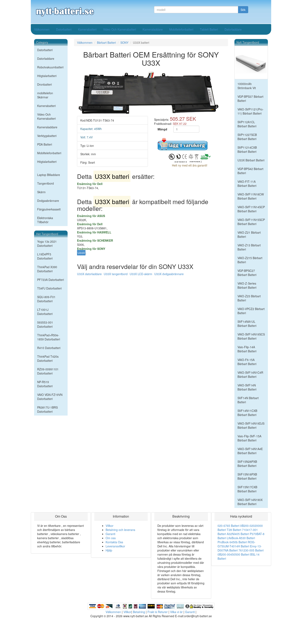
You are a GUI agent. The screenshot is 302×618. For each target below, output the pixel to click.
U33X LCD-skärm (141, 274)
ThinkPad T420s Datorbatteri (48, 358)
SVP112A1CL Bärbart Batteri (246, 124)
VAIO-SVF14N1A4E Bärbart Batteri (250, 451)
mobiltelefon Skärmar (45, 95)
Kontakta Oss (114, 542)
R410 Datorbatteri (48, 348)
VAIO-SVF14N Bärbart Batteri (246, 387)
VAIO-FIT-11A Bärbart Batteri (246, 183)
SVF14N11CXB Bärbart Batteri (247, 413)
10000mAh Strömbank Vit (246, 86)
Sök (243, 10)
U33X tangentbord (116, 274)
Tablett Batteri (209, 29)
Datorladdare (233, 29)
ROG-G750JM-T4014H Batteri (236, 544)
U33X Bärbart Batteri (250, 160)
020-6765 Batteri (228, 526)
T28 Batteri (234, 530)
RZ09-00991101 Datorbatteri (48, 371)
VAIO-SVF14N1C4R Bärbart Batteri (250, 374)
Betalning (139, 612)
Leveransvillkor (115, 546)
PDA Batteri (44, 144)
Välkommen (42, 29)
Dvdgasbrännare (48, 201)
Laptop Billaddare (48, 175)
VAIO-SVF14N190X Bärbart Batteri (250, 502)
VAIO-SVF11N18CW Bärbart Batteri (250, 196)
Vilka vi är (176, 612)
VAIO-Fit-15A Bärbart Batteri (246, 362)
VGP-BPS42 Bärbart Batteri (250, 171)
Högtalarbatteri (46, 76)
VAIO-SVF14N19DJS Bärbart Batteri (250, 425)
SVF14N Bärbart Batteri (248, 400)
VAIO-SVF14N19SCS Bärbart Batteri (251, 336)
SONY (124, 42)
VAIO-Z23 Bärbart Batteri (249, 298)
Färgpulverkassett (49, 209)
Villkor (109, 526)
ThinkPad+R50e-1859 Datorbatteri (48, 337)
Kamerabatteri (87, 29)
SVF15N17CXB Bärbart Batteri (247, 489)
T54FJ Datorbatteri (49, 288)
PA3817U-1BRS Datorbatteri (47, 409)
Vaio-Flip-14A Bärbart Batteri (246, 349)
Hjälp (109, 550)
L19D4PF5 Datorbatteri (45, 256)
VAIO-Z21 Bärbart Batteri (249, 234)
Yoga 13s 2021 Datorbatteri (47, 243)
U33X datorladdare (89, 274)
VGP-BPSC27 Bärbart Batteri (246, 273)
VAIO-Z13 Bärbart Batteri (249, 247)
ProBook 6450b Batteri (232, 542)
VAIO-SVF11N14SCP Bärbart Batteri (251, 209)
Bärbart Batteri (106, 42)
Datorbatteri (63, 29)
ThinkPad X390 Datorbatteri (47, 269)
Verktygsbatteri (46, 136)
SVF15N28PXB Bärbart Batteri (247, 463)
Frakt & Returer (158, 612)
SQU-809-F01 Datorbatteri (46, 299)
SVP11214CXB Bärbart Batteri (247, 149)
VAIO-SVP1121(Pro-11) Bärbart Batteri (250, 111)
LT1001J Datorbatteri (45, 312)
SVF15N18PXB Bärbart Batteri (247, 476)
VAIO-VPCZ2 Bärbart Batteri (251, 311)
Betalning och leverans (120, 530)
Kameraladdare (153, 29)
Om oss (111, 538)
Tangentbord (45, 183)
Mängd (162, 129)
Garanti (110, 534)
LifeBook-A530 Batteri (241, 538)
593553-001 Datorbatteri (45, 324)
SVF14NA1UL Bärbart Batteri (246, 323)
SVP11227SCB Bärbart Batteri (247, 137)
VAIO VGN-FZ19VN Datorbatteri (49, 397)
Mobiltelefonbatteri (181, 29)
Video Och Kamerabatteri (119, 29)
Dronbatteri (44, 84)
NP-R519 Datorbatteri (45, 384)
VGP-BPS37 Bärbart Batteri (250, 98)
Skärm (41, 192)
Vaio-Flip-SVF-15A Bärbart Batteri (249, 438)
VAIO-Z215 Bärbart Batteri (249, 260)
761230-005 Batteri (251, 550)
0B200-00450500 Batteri (233, 554)
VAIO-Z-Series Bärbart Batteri (246, 285)
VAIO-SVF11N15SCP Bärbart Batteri (251, 222)
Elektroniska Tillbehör (45, 220)
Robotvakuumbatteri (50, 67)
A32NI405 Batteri (238, 534)
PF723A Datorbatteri (50, 280)
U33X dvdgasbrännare (169, 274)
